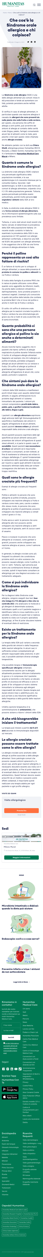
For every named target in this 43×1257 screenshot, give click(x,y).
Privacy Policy (28, 1089)
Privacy (25, 1082)
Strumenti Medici (8, 1184)
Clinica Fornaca (24, 1226)
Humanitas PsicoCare (31, 1036)
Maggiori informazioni (21, 857)
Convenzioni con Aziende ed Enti (29, 1063)
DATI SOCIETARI (29, 1252)
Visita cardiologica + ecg (32, 1143)
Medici (25, 1015)
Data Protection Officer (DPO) (31, 1097)
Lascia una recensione (31, 1119)
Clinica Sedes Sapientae (10, 1231)
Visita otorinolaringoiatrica (30, 1158)
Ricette (4, 1174)
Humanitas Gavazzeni (10, 1222)
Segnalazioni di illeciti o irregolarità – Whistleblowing (31, 1076)
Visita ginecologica (30, 1147)
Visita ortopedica (29, 1153)
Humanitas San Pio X (30, 1214)
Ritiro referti (27, 1116)
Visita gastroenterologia (31, 1163)
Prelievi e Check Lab (30, 1032)
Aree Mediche (28, 1025)
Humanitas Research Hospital (12, 1214)
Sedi (24, 1012)
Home (5, 13)
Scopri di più (21, 815)
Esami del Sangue (8, 1144)
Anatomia (5, 1140)
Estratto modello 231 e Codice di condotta (31, 1103)
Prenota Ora (21, 811)
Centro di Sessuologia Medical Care (31, 1052)
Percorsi (26, 1019)
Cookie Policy (28, 1086)
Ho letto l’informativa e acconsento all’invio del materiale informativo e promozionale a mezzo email (11, 1048)
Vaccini (4, 1191)
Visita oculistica (28, 1150)
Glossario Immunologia (10, 1147)
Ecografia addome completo (29, 1170)
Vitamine (5, 1195)
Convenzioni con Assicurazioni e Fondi (30, 1057)
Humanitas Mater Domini (10, 1218)
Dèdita (25, 1122)
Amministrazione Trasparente (29, 1069)
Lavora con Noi (28, 1029)
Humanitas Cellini (24, 1222)
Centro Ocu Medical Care (30, 1046)
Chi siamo (26, 1009)
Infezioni (5, 1151)
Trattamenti (6, 1188)
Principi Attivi (7, 1171)
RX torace (26, 1175)
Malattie (5, 1157)
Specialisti (5, 1181)
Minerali (5, 1161)
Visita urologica (28, 1166)
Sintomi (4, 1178)
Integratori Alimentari (9, 1154)
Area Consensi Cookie (31, 1092)
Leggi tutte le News (20, 982)
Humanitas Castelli (27, 1218)
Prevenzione (6, 1164)
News (10, 13)
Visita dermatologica (30, 1140)
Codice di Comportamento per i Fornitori (31, 1109)
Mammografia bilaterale (31, 1179)
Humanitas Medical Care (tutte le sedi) (15, 1210)
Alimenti (5, 1137)
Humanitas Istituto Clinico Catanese (14, 1235)
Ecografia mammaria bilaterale (30, 1183)
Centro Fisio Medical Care (30, 1040)
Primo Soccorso (8, 1168)
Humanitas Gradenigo (9, 1226)
